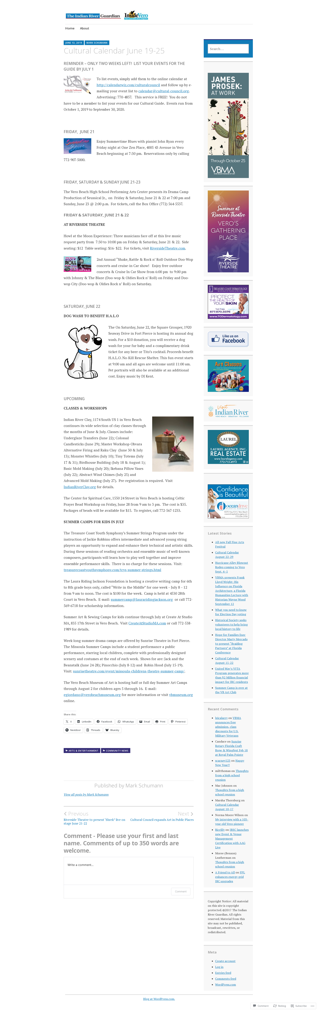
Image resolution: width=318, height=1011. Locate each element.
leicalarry (221, 718)
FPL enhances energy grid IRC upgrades (230, 876)
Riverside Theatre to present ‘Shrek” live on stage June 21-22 (94, 818)
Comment (181, 891)
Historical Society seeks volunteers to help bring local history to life (231, 624)
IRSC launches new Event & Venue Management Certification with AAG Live (232, 838)
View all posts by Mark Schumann (86, 794)
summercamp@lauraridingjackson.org (142, 599)
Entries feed (223, 973)
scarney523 (222, 761)
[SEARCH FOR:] (228, 49)
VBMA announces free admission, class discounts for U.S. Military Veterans (228, 727)
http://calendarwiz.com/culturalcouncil (128, 85)
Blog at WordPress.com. (159, 999)
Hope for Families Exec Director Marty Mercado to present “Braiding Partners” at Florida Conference (231, 643)
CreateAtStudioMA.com (147, 623)
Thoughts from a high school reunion (231, 775)
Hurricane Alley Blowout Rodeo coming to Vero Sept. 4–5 (231, 567)
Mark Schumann (96, 42)
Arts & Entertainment (83, 750)
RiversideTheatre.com (167, 248)
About (84, 28)
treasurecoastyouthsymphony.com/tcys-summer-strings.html (112, 569)
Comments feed (225, 979)
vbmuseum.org (181, 694)
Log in (219, 967)
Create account (225, 961)
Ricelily (220, 830)
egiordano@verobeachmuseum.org (92, 694)
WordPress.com (225, 984)
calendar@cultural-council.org (163, 91)
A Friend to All (225, 872)
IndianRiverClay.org (80, 487)
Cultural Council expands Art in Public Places (162, 816)
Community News (117, 750)
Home (70, 28)
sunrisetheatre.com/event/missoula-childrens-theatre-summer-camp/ (128, 671)
